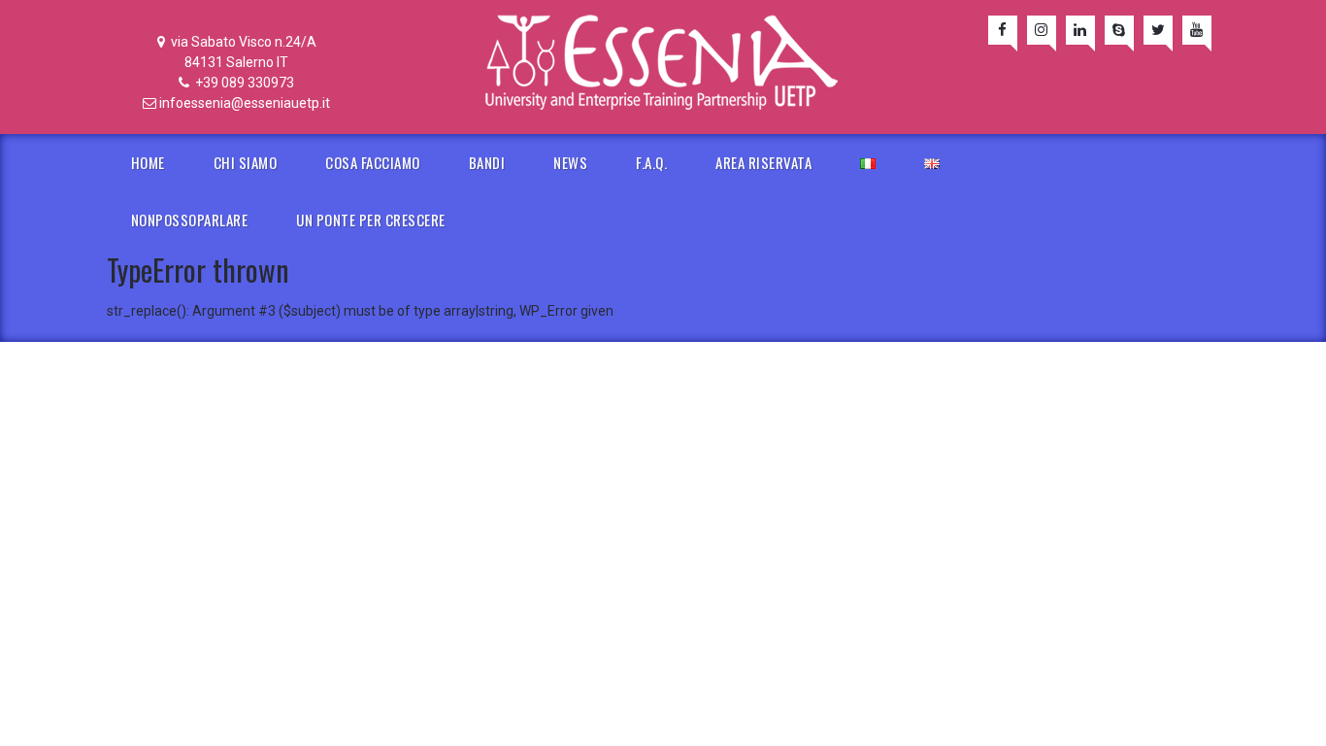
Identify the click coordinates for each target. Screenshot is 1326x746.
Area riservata (763, 162)
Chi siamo (246, 162)
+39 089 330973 (243, 82)
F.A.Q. (651, 162)
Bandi (487, 162)
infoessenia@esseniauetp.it (244, 103)
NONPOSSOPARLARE (190, 219)
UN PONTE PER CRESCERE (371, 219)
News (570, 162)
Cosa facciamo (372, 162)
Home (148, 162)
